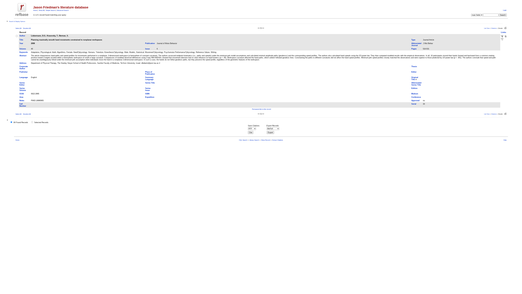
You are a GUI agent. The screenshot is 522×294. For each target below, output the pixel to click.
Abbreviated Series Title (416, 84)
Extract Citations (277, 140)
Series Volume (22, 89)
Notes (21, 100)
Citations (494, 28)
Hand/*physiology (80, 52)
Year (21, 43)
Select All (18, 28)
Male (126, 52)
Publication (150, 43)
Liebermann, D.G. (38, 36)
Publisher (23, 72)
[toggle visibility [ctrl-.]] (8, 120)
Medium (414, 94)
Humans (91, 52)
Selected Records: (41, 122)
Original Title (414, 78)
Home (35, 10)
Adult (54, 52)
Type (413, 40)
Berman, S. (64, 36)
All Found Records (20, 122)
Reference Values (203, 52)
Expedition (149, 97)
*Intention (99, 52)
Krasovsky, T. (52, 36)
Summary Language (149, 78)
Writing (213, 52)
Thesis (414, 66)
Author (22, 36)
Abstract (22, 56)
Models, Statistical (136, 52)
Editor (414, 72)
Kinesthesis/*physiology (113, 52)
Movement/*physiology (154, 52)
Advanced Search (63, 10)
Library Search (254, 140)
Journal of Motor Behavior (167, 43)
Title (21, 40)
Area (21, 97)
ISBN (147, 94)
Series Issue (147, 89)
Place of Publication (150, 73)
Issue (147, 49)
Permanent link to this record (261, 109)
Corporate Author (23, 67)
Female (69, 52)
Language (23, 77)
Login (505, 10)
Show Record (265, 140)
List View (487, 28)
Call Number (22, 105)
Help (505, 140)
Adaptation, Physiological (41, 52)
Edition (414, 88)
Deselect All (27, 28)
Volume (22, 49)
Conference (416, 97)
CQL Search (243, 140)
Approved (415, 100)
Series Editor (22, 84)
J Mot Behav (428, 43)
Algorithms (61, 52)
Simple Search (50, 10)
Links (503, 32)
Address (22, 63)
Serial (413, 104)
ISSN (21, 94)
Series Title (150, 83)
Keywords (23, 52)
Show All (41, 10)
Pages (414, 49)
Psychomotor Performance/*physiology (179, 52)
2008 (33, 43)
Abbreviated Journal (416, 44)
